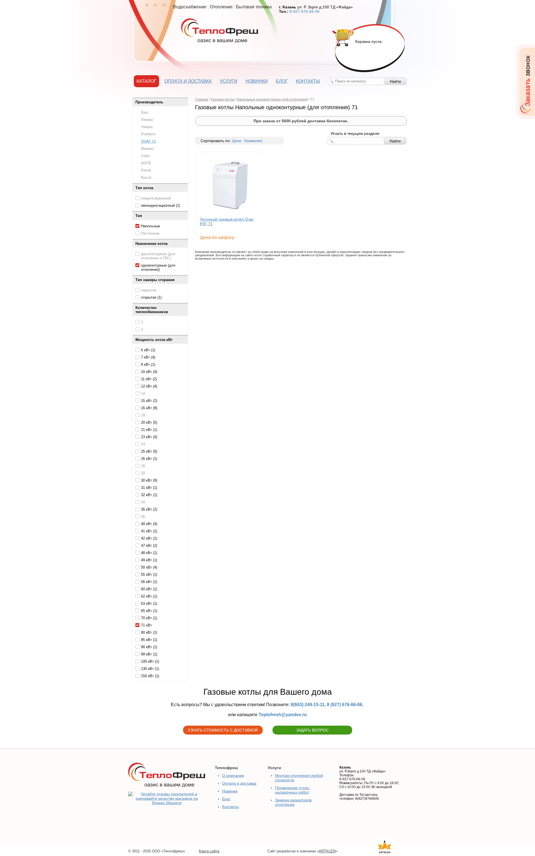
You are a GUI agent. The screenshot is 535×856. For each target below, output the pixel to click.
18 (143, 415)
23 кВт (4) (149, 437)
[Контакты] (164, 4)
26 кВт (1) (149, 459)
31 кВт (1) (149, 488)
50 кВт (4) (149, 567)
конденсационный (156, 198)
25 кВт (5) (149, 451)
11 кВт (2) (149, 379)
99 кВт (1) (149, 654)
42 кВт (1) (149, 538)
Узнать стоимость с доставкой (223, 730)
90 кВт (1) (149, 647)
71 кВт (146, 625)
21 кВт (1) (149, 430)
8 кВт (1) (148, 364)
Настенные (150, 233)
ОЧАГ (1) (148, 141)
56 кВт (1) (149, 582)
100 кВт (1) (150, 661)
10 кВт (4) (149, 372)
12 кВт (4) (149, 386)
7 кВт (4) (148, 357)
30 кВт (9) (149, 480)
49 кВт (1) (149, 560)
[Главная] (147, 4)
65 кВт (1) (149, 611)
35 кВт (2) (149, 509)
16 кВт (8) (149, 408)
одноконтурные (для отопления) (158, 267)
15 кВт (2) (149, 401)
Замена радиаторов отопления (293, 802)
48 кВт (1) (149, 553)
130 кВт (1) (150, 669)
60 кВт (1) (149, 589)
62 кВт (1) (149, 596)
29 (143, 473)
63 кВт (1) (149, 603)
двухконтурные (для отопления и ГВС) (158, 256)
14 (143, 393)
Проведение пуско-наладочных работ (292, 790)
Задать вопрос (312, 730)
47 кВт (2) (149, 545)
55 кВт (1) (149, 574)
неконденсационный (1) (160, 205)
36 (143, 516)
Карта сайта (209, 851)
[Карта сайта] (155, 4)
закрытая (148, 290)
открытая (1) (151, 297)
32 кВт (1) (149, 495)
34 (143, 502)
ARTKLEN (327, 851)
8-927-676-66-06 (305, 11)
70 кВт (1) (149, 618)
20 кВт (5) (149, 422)
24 (143, 444)
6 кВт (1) (148, 350)
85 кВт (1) (149, 640)
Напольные (150, 226)
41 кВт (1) (149, 531)
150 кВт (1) (150, 676)
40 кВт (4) (149, 524)
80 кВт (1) (149, 632)
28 (143, 466)
